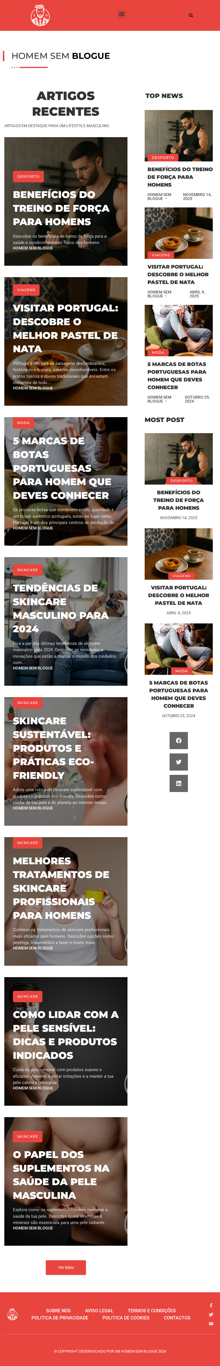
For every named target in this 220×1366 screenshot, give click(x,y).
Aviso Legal (99, 1310)
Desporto (28, 176)
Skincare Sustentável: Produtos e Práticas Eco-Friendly (53, 748)
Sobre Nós (58, 1310)
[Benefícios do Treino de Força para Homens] (179, 135)
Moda (23, 423)
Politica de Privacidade (60, 1318)
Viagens (26, 290)
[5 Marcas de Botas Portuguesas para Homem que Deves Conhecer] (179, 330)
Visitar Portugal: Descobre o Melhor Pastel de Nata (178, 274)
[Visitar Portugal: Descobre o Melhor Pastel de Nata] (179, 233)
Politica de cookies (126, 1318)
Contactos (177, 1318)
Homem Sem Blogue (33, 248)
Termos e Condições (152, 1310)
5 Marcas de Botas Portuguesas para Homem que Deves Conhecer (62, 468)
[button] (122, 14)
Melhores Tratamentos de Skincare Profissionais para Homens (61, 888)
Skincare (27, 570)
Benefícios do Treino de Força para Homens (61, 208)
